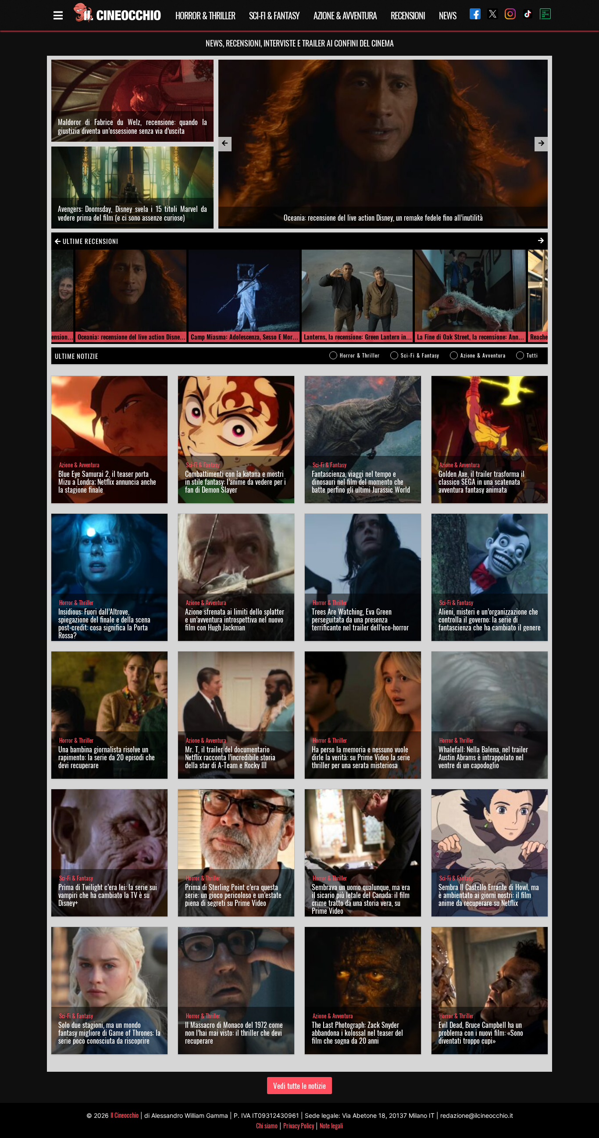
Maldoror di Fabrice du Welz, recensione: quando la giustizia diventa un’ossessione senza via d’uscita (132, 126)
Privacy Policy (298, 1125)
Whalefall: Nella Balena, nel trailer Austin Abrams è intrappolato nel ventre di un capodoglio (483, 757)
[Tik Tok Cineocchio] (524, 15)
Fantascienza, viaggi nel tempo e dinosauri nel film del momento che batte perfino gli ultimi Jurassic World (361, 482)
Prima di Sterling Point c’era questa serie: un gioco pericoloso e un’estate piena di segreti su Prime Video (233, 895)
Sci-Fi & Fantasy (274, 15)
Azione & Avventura (345, 15)
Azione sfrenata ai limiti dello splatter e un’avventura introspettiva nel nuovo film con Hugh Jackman (234, 619)
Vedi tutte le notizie (299, 1085)
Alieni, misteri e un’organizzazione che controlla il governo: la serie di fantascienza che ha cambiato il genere (490, 619)
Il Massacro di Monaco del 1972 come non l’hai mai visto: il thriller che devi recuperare (234, 1033)
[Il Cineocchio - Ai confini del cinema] (116, 15)
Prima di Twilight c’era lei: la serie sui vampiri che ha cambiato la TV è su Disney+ (107, 895)
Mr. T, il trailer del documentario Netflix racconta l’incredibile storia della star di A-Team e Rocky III (230, 757)
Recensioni (408, 15)
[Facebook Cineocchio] (472, 15)
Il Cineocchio (125, 1115)
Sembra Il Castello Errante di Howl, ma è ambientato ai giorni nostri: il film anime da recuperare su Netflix (489, 895)
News (447, 15)
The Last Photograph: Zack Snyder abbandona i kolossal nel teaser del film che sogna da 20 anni (357, 1033)
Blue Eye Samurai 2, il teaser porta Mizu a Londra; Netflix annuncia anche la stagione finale (107, 482)
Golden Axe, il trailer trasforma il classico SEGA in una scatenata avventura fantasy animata (481, 482)
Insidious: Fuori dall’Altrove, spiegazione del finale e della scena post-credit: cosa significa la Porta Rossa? (104, 623)
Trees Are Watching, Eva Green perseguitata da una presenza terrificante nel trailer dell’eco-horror (360, 619)
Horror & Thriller (205, 15)
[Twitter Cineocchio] (489, 15)
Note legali (331, 1125)
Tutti (532, 355)
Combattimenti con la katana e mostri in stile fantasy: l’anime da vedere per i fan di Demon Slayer (235, 482)
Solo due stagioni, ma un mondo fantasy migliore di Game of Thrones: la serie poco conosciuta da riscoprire (109, 1033)
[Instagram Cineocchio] (507, 15)
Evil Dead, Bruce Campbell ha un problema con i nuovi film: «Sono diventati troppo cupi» (481, 1033)
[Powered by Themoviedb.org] (542, 15)
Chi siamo (267, 1125)
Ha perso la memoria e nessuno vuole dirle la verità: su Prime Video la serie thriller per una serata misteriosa (361, 757)
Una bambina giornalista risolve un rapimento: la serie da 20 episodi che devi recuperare (106, 757)
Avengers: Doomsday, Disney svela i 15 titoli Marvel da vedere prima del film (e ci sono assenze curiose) (132, 213)
